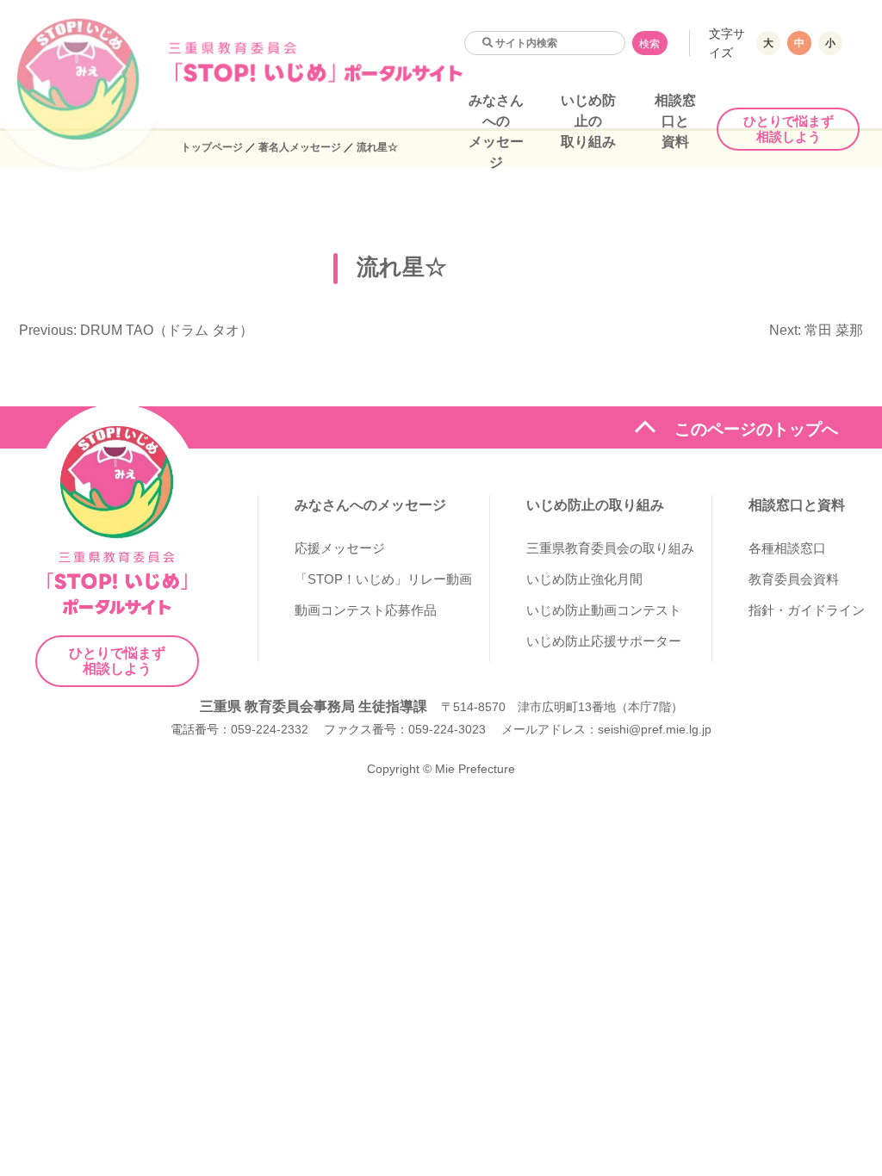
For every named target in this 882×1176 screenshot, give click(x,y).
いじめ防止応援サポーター (603, 641)
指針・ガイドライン (806, 610)
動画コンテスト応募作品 (366, 610)
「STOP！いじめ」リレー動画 (383, 579)
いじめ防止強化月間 (584, 579)
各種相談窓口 (787, 548)
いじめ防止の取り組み (588, 121)
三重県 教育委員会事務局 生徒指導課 (313, 706)
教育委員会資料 (793, 579)
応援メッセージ (340, 548)
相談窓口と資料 (675, 121)
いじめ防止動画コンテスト (603, 610)
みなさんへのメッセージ (370, 505)
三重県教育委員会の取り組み (610, 548)
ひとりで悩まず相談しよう (788, 129)
